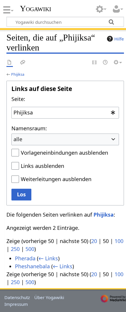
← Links (48, 258)
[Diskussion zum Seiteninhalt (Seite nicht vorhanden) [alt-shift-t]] (23, 62)
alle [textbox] (17, 139)
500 (29, 248)
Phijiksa (17, 74)
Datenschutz (17, 297)
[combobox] (65, 113)
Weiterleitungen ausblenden (56, 179)
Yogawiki (35, 8)
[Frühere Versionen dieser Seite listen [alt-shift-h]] (105, 62)
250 (15, 248)
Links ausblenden (42, 165)
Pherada (25, 258)
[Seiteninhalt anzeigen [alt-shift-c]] (9, 62)
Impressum (16, 304)
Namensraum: (29, 128)
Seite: (18, 98)
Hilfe (119, 39)
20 (94, 240)
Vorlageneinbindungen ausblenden (64, 152)
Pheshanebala (32, 266)
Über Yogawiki (49, 297)
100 (119, 240)
